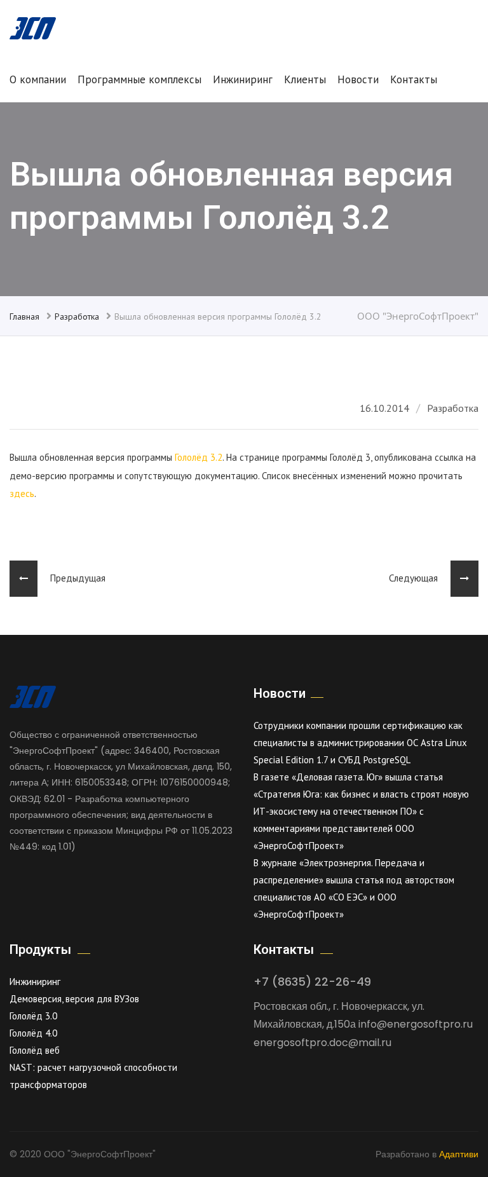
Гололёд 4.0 (33, 1033)
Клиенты (305, 79)
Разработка (77, 316)
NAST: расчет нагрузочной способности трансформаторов (93, 1076)
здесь (22, 493)
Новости (358, 79)
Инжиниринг (243, 79)
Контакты (413, 79)
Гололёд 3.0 (33, 1016)
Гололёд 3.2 (198, 457)
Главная (24, 316)
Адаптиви (458, 1154)
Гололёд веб (35, 1050)
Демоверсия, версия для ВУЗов (74, 999)
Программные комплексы (139, 79)
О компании (38, 79)
